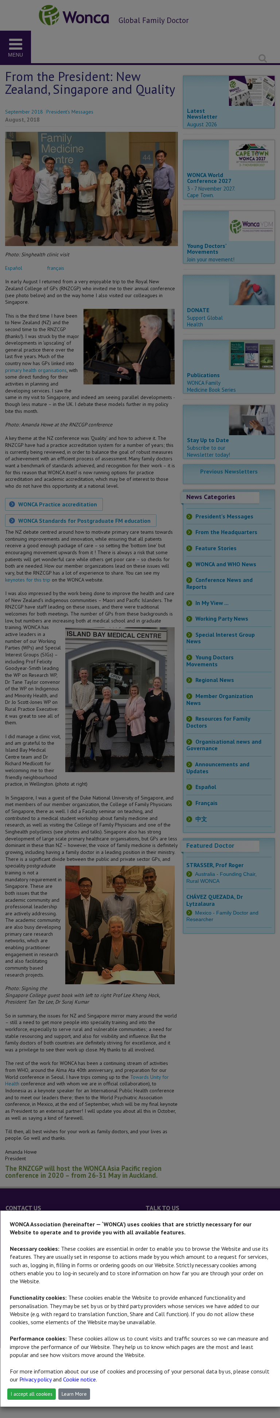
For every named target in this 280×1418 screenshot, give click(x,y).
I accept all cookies (31, 1394)
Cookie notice (79, 1379)
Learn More (74, 1394)
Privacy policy (35, 1379)
